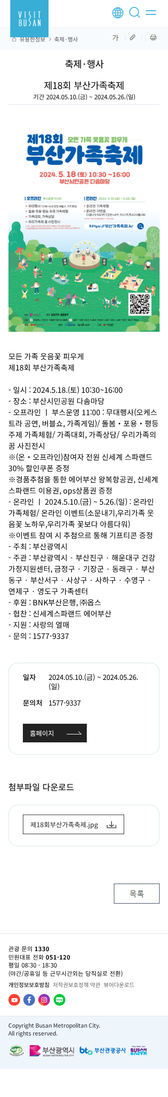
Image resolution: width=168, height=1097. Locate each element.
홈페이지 (42, 733)
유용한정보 (32, 39)
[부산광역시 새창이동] (51, 1050)
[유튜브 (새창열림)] (14, 1000)
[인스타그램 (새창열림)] (44, 1000)
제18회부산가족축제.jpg (64, 824)
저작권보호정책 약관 (76, 984)
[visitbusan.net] (29, 19)
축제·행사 (66, 39)
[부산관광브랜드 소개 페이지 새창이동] (139, 1050)
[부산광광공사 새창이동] (102, 1050)
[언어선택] (118, 13)
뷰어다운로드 (119, 984)
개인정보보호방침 (28, 984)
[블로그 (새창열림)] (59, 1000)
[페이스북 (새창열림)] (29, 1000)
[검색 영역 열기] (136, 16)
